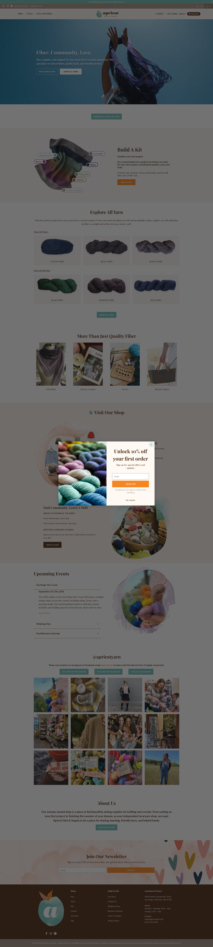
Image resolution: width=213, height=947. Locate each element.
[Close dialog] (151, 444)
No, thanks (130, 500)
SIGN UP (130, 483)
